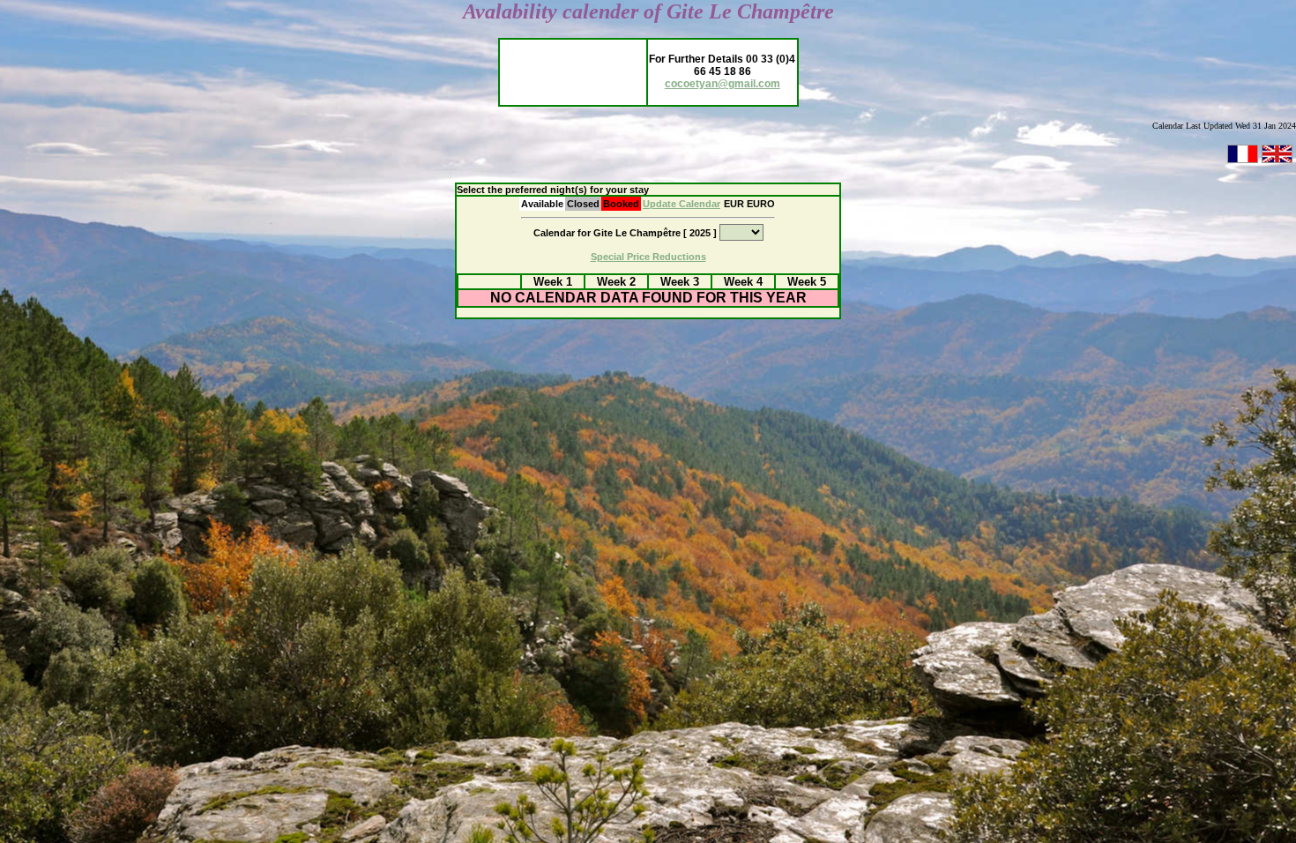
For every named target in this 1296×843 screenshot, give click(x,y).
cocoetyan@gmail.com (722, 84)
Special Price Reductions (648, 256)
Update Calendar (681, 203)
